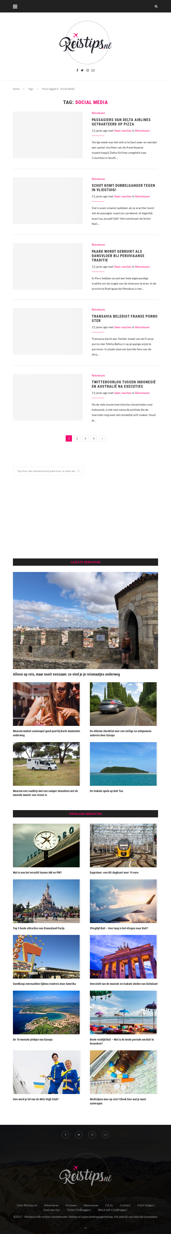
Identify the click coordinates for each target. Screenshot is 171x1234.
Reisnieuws (98, 113)
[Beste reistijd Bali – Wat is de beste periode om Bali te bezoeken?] (124, 1012)
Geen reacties (122, 130)
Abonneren (91, 1205)
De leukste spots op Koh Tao (107, 791)
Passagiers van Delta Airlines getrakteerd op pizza (121, 122)
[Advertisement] (85, 517)
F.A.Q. (109, 1205)
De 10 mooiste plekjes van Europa (33, 1039)
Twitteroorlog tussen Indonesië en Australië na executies (124, 384)
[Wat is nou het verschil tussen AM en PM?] (47, 845)
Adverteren (51, 1205)
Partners (71, 1205)
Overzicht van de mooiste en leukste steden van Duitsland (123, 983)
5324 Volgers (145, 1205)
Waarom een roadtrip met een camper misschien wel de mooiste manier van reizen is (45, 793)
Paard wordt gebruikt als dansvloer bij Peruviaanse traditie (118, 255)
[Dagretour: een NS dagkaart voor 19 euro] (124, 845)
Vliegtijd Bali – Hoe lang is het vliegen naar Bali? (119, 928)
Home (16, 88)
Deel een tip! (52, 1210)
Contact (125, 1205)
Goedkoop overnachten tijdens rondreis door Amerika (44, 983)
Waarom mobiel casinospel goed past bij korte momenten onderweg (46, 733)
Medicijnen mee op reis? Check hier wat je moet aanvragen (118, 1101)
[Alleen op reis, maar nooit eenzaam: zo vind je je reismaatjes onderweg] (85, 620)
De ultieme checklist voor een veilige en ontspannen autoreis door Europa (120, 733)
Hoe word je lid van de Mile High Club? (36, 1099)
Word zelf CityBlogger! (113, 1210)
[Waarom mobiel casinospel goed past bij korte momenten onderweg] (47, 704)
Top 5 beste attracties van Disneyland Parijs (38, 928)
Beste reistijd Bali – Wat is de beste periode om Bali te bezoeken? (122, 1041)
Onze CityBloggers (79, 1210)
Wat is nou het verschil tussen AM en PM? (37, 872)
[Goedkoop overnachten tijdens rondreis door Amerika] (47, 957)
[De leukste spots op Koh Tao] (124, 764)
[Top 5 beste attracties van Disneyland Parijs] (47, 901)
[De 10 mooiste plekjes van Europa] (47, 1012)
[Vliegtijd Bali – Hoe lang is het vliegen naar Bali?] (124, 901)
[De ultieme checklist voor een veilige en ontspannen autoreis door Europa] (124, 704)
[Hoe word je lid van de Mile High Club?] (47, 1072)
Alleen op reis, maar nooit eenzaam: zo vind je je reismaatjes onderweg (66, 674)
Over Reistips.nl (27, 1205)
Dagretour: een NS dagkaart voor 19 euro (114, 872)
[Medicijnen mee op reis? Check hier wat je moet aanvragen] (124, 1072)
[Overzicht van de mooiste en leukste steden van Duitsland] (124, 957)
